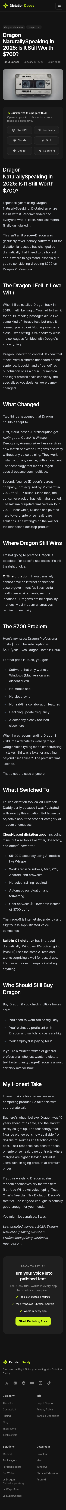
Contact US (9, 1409)
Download (42, 1454)
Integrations (9, 1428)
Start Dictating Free (33, 1321)
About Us (8, 1403)
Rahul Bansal (11, 61)
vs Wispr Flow (11, 1489)
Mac (39, 1460)
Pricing (7, 1415)
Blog (5, 1422)
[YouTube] (32, 1383)
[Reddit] (23, 1383)
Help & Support (45, 1403)
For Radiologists (12, 1466)
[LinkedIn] (15, 1383)
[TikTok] (49, 1383)
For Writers (9, 1473)
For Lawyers (10, 1460)
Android (41, 1479)
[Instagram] (40, 1383)
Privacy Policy (45, 1409)
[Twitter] (7, 1383)
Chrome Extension (47, 1473)
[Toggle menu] (59, 6)
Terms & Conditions (48, 1415)
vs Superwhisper (12, 1495)
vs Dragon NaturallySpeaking (13, 1481)
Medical (7, 1454)
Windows (42, 1466)
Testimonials (10, 1434)
